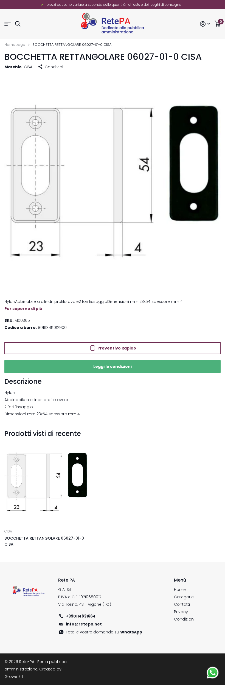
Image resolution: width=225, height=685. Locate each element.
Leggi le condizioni (112, 366)
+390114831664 (80, 616)
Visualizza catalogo (7, 24)
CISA (28, 67)
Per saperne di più (23, 308)
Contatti (182, 604)
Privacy (181, 611)
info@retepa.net (84, 624)
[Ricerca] (17, 24)
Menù (180, 580)
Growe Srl (13, 676)
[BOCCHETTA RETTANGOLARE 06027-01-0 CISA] (46, 482)
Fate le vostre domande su (104, 632)
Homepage (14, 44)
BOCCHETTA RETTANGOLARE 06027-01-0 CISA (44, 541)
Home (180, 589)
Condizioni (184, 619)
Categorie (184, 597)
